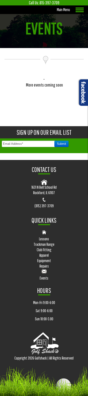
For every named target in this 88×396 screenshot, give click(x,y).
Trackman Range (44, 244)
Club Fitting (44, 249)
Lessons (44, 239)
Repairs (44, 266)
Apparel (44, 255)
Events (44, 278)
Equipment (44, 260)
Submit (61, 143)
